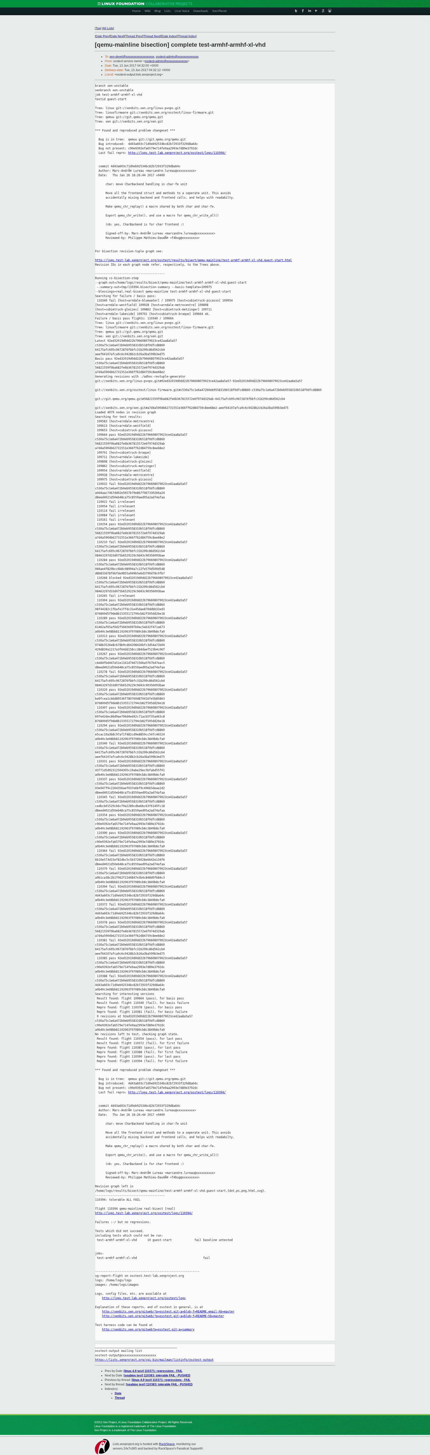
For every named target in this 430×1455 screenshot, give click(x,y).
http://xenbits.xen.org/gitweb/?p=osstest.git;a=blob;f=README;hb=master (163, 1316)
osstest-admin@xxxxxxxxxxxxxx (177, 56)
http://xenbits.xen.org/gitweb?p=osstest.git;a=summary (148, 1329)
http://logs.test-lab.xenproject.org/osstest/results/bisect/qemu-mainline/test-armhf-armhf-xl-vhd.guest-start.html (193, 260)
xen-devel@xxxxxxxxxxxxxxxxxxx (131, 56)
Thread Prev (133, 36)
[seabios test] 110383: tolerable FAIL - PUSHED (157, 1375)
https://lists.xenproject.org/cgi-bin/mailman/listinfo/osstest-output (154, 1360)
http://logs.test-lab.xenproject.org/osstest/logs (144, 1298)
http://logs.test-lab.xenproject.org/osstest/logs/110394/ (177, 153)
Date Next (117, 36)
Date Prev (102, 36)
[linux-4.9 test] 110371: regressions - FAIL (153, 1371)
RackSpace (167, 1444)
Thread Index (187, 36)
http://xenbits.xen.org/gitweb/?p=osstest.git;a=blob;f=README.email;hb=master (168, 1311)
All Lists (108, 28)
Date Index (169, 36)
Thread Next (152, 36)
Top (98, 28)
